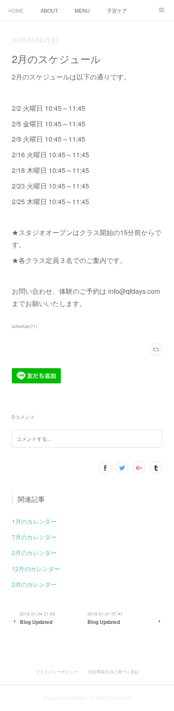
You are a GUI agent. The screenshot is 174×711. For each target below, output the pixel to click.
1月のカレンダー (34, 521)
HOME (16, 10)
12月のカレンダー (36, 568)
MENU (82, 10)
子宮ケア (117, 10)
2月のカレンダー (34, 552)
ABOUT (49, 10)
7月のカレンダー (34, 537)
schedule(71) (24, 326)
